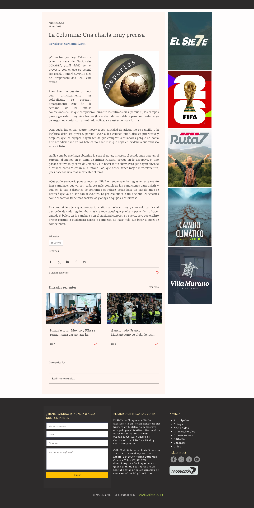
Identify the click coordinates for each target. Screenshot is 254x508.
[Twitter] (189, 459)
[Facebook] (174, 459)
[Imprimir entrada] (84, 261)
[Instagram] (181, 459)
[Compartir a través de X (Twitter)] (59, 261)
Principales (181, 420)
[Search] (208, 4)
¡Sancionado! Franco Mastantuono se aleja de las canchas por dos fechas (131, 332)
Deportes (54, 250)
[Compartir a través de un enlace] (76, 261)
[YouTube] (197, 459)
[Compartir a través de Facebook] (50, 261)
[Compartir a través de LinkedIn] (67, 261)
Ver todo (154, 287)
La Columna (56, 242)
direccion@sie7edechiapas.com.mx (135, 463)
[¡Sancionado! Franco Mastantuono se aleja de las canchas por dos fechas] (134, 308)
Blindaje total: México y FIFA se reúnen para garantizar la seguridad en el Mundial (72, 332)
